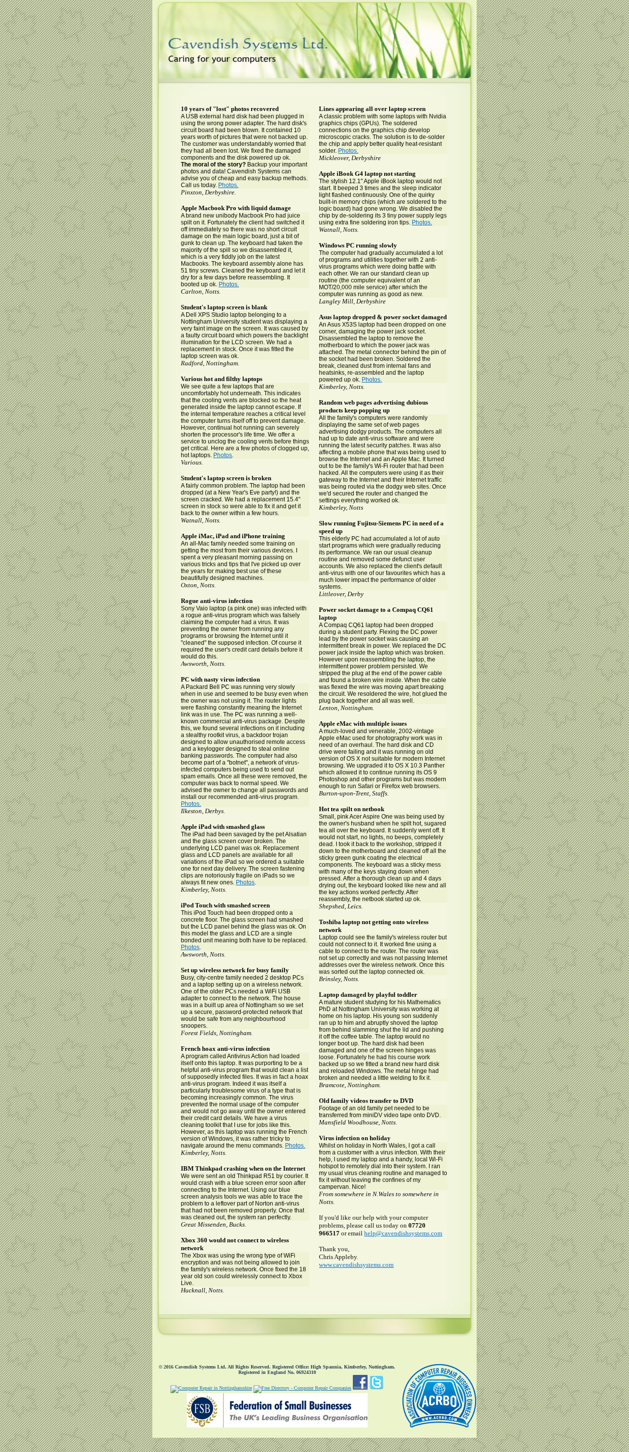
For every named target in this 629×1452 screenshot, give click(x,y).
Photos (222, 455)
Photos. (228, 185)
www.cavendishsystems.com (356, 1264)
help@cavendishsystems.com (403, 1233)
